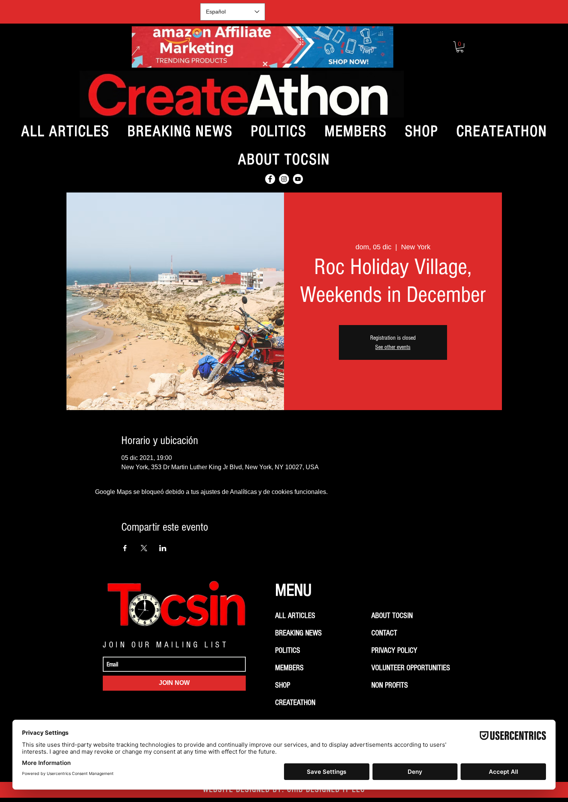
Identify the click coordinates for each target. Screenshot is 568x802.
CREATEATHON (295, 702)
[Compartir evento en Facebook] (125, 548)
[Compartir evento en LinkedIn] (163, 548)
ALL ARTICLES (295, 615)
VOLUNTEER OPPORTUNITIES (410, 668)
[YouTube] (298, 179)
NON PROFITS (389, 685)
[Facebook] (270, 179)
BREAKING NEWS (298, 633)
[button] (459, 47)
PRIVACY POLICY (394, 650)
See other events (392, 347)
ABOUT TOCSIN (392, 615)
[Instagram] (284, 179)
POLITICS (287, 650)
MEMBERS (289, 668)
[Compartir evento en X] (144, 548)
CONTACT (384, 633)
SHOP (282, 685)
